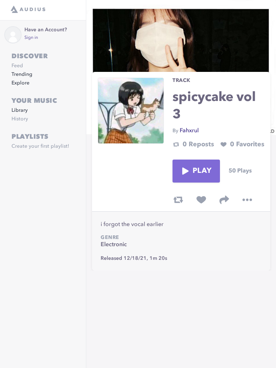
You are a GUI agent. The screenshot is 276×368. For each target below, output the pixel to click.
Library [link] (20, 110)
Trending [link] (22, 74)
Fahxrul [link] (189, 131)
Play (202, 171)
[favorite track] (201, 200)
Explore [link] (20, 83)
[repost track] (178, 200)
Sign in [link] (31, 38)
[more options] (247, 200)
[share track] (224, 200)
